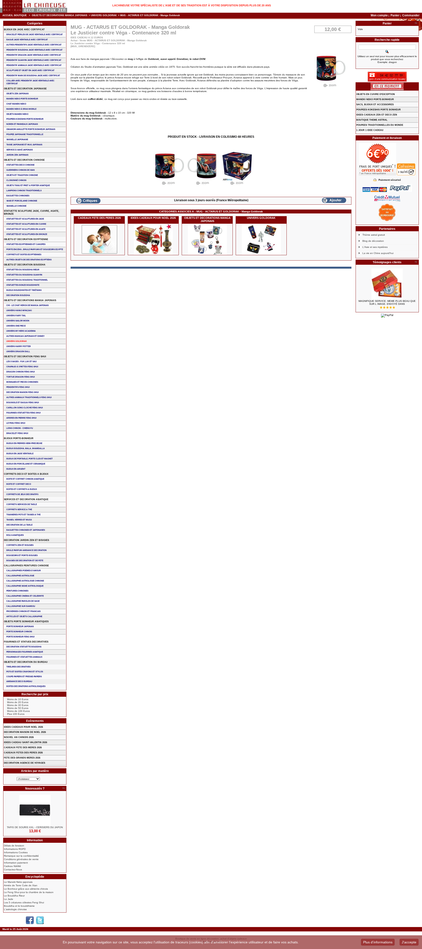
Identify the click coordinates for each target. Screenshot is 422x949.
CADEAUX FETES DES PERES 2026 (23, 752)
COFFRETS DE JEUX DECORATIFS (22, 494)
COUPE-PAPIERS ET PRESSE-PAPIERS (24, 676)
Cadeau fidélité (12, 866)
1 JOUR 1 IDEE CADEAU (369, 130)
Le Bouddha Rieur (14, 895)
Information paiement (16, 862)
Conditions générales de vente (21, 859)
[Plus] (63, 788)
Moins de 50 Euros (17, 708)
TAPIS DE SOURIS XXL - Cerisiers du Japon (35, 827)
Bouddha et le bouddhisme (19, 906)
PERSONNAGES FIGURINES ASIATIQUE (24, 652)
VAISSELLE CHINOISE (16, 206)
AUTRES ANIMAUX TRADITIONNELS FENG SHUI (29, 397)
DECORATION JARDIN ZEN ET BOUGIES (26, 540)
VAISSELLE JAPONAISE (17, 139)
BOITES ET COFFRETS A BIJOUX (21, 489)
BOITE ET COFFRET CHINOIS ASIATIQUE (25, 479)
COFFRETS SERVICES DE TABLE (21, 504)
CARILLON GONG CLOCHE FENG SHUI (24, 408)
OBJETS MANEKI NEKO (17, 114)
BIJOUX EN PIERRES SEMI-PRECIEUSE (24, 443)
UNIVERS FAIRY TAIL (16, 316)
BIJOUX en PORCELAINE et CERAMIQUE (25, 464)
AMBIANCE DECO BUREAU (19, 681)
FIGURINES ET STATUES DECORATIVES (26, 642)
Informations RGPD (15, 849)
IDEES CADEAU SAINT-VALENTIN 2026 (25, 742)
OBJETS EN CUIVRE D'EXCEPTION (375, 94)
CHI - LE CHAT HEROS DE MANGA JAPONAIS (27, 305)
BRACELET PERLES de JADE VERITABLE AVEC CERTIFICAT (34, 34)
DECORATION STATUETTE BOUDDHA (24, 647)
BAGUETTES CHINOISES (17, 196)
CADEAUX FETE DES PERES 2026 (99, 217)
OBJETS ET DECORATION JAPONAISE (25, 88)
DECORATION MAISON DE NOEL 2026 (25, 732)
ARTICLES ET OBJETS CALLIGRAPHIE (24, 616)
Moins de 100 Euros (18, 711)
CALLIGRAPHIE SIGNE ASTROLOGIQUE (24, 586)
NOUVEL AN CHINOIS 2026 (19, 737)
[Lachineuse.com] (33, 6)
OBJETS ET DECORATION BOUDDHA (24, 265)
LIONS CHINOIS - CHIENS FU (19, 428)
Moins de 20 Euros (17, 702)
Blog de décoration (373, 241)
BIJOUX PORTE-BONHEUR (18, 438)
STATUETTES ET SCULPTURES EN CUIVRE (26, 224)
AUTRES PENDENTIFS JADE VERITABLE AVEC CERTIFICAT (34, 45)
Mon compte (379, 15)
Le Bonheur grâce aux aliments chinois (26, 888)
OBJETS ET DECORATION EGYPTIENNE (26, 239)
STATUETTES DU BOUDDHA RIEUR (22, 270)
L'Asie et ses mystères (375, 247)
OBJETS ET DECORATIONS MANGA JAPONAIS (59, 15)
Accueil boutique (14, 15)
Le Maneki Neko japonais (18, 882)
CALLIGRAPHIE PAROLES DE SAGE (23, 601)
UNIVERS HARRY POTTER (18, 346)
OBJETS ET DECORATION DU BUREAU (26, 662)
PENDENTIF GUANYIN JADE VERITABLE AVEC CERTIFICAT (33, 60)
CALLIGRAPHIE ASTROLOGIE (20, 576)
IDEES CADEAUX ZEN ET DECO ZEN (376, 115)
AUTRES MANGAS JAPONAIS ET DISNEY (25, 336)
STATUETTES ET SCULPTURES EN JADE (25, 219)
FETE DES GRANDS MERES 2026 (22, 758)
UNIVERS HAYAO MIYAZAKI (19, 310)
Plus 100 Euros (15, 714)
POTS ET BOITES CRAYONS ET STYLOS (24, 672)
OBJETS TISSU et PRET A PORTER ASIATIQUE (28, 185)
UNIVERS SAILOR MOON (17, 321)
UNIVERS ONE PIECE (16, 326)
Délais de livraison (14, 845)
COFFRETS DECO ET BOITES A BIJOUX (26, 474)
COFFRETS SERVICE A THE (19, 509)
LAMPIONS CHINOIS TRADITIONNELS (24, 191)
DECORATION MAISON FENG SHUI (22, 392)
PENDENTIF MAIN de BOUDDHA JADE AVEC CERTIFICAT (33, 75)
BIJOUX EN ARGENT (15, 469)
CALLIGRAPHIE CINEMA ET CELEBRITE (25, 596)
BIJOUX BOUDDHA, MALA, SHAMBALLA (25, 448)
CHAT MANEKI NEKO (16, 104)
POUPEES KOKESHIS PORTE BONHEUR (24, 119)
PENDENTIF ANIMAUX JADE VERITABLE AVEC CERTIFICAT (34, 65)
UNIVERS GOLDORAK (104, 15)
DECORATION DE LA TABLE (19, 525)
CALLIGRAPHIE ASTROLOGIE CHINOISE (25, 581)
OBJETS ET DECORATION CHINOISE (24, 160)
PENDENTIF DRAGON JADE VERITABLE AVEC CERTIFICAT (33, 55)
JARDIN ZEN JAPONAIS (17, 155)
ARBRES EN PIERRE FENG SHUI (21, 418)
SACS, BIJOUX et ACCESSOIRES (375, 104)
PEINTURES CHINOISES (17, 591)
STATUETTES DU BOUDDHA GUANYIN (24, 275)
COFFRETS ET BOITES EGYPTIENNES (23, 254)
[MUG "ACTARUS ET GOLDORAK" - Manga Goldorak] (168, 168)
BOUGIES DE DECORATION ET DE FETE (24, 560)
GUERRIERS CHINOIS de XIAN (20, 170)
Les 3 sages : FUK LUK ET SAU (21, 361)
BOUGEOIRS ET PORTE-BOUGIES (22, 555)
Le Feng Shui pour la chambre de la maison (28, 892)
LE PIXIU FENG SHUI (15, 423)
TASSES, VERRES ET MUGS (19, 520)
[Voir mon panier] (415, 23)
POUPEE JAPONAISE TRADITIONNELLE (24, 134)
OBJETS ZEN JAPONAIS (17, 94)
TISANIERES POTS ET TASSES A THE (23, 515)
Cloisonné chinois (16, 180)
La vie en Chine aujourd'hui (377, 253)
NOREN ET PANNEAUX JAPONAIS (22, 124)
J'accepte (409, 942)
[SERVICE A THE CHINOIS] (387, 284)
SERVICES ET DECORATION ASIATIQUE (26, 499)
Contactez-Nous (13, 869)
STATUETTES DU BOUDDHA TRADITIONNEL (27, 280)
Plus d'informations (377, 942)
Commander (411, 15)
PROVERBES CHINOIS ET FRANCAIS (23, 611)
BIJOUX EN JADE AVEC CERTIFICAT (24, 29)
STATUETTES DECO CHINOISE (20, 165)
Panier (395, 15)
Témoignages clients (387, 262)
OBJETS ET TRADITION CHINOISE (22, 175)
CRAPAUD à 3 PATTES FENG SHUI (22, 367)
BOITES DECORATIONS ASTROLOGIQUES (25, 686)
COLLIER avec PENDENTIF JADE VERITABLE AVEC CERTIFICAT (30, 82)
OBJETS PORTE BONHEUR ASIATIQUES (26, 621)
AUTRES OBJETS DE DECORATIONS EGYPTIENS (29, 260)
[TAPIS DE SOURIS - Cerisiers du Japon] (35, 810)
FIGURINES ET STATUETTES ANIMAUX (24, 657)
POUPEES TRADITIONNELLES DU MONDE (379, 125)
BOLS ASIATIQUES (15, 535)
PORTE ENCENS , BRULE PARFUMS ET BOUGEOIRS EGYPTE (34, 249)
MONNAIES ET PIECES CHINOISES (22, 382)
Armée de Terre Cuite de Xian (20, 885)
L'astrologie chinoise (15, 909)
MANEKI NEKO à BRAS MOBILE (21, 109)
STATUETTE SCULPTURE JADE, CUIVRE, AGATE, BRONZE (31, 212)
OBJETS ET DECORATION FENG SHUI (25, 356)
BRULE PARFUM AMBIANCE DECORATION (26, 550)
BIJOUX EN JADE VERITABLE (19, 454)
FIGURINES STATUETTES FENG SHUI (23, 413)
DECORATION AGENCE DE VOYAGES (24, 763)
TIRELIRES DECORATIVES (18, 667)
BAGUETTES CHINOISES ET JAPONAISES (25, 530)
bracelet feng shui (17, 433)
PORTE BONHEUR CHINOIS (19, 632)
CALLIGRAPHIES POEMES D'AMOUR (23, 570)
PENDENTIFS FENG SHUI (18, 387)
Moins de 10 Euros (17, 699)
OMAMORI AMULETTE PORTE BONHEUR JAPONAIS (30, 129)
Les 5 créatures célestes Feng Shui (24, 902)
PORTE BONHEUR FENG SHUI (20, 637)
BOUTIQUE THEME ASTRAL (372, 120)
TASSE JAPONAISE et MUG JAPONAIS (24, 145)
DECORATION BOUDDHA (18, 295)
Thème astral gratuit (373, 234)
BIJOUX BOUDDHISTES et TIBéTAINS (24, 290)
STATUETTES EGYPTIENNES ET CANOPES (25, 244)
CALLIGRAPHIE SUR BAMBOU (20, 606)
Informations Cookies (16, 852)
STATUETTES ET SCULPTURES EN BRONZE (26, 234)
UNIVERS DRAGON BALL (18, 351)
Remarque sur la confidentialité (21, 855)
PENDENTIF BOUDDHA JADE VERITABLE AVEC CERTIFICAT (34, 50)
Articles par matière (35, 771)
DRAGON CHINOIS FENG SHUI (20, 372)
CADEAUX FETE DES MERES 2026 (23, 747)
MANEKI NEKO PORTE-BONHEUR (22, 99)
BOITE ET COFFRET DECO (18, 484)
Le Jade (8, 899)
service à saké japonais (19, 150)
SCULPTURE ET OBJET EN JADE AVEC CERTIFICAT (30, 70)
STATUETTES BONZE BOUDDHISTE (22, 285)
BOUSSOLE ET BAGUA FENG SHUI (22, 402)
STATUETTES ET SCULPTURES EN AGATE (25, 229)
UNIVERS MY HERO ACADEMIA (21, 331)
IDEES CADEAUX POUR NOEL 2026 (153, 217)
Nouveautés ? (34, 788)
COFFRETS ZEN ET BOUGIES (19, 545)
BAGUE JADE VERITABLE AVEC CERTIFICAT (27, 40)
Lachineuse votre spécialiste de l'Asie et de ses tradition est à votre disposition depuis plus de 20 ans (191, 5)
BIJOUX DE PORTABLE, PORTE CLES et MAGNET (29, 459)
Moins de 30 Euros (17, 705)
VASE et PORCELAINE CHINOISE (21, 201)
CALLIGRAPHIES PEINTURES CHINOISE (26, 565)
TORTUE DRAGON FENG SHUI (20, 377)
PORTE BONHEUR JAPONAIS (20, 626)
